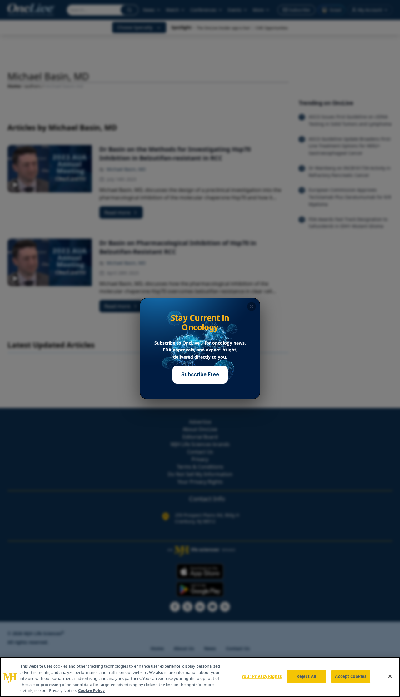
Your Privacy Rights (261, 676)
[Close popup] (251, 306)
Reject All (306, 676)
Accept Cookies (350, 676)
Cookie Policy (91, 690)
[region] (200, 677)
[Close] (390, 676)
